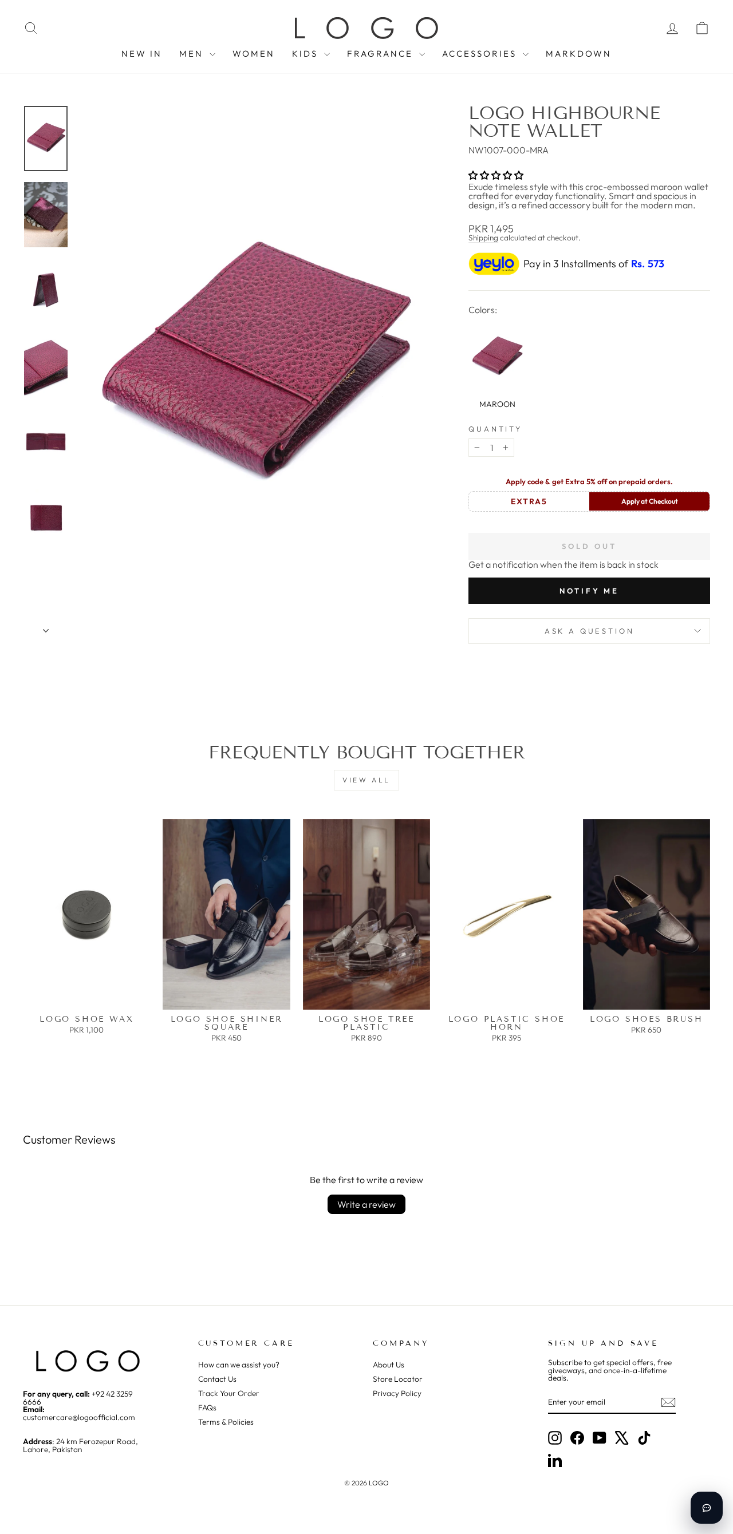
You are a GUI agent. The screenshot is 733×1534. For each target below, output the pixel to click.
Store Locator (398, 1379)
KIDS (306, 53)
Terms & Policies (226, 1422)
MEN (193, 53)
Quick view (86, 998)
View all (366, 780)
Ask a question (590, 630)
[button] (495, 175)
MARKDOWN (579, 53)
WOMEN (253, 53)
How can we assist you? (238, 1364)
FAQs (207, 1407)
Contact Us (217, 1379)
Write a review (366, 1204)
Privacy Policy (397, 1393)
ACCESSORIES (481, 53)
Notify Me (589, 590)
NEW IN (141, 53)
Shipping (483, 237)
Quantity (495, 429)
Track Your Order (228, 1393)
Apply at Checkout (649, 501)
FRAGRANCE (381, 53)
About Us (388, 1364)
